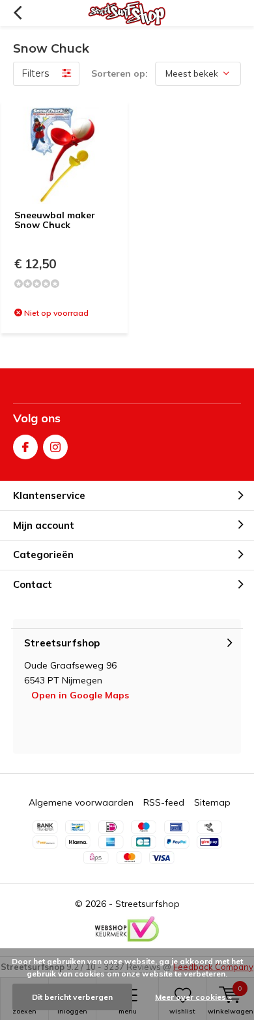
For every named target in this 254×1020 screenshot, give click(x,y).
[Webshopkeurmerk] (127, 929)
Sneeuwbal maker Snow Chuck (54, 220)
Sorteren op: (119, 73)
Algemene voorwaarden (81, 802)
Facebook (25, 447)
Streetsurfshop (147, 904)
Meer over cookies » (193, 997)
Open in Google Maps (80, 695)
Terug (17, 13)
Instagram (55, 447)
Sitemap (212, 802)
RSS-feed (163, 802)
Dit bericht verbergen (72, 997)
